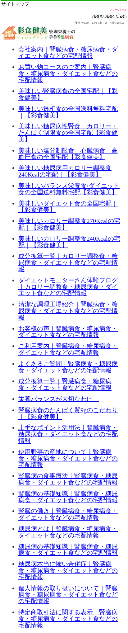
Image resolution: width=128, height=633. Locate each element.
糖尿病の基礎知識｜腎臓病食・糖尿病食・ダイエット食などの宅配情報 (68, 549)
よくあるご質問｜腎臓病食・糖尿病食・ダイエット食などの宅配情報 (68, 367)
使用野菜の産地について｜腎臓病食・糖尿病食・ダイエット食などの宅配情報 (68, 458)
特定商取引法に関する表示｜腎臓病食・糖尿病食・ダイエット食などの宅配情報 (68, 619)
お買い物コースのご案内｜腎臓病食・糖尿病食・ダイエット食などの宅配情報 (68, 73)
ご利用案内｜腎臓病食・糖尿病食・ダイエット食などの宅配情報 (68, 349)
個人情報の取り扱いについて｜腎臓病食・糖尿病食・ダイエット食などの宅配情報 (68, 595)
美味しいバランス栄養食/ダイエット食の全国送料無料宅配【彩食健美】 (69, 189)
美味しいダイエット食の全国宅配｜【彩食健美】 (68, 206)
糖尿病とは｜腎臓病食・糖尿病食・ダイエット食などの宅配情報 (68, 532)
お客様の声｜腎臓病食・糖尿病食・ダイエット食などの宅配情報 (68, 331)
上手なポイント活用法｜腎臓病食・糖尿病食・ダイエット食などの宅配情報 (68, 434)
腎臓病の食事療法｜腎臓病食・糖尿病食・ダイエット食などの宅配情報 (68, 479)
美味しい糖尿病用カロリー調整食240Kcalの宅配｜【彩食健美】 (65, 171)
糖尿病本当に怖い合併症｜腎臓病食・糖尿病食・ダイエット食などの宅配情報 (68, 570)
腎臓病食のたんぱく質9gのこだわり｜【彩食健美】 (68, 413)
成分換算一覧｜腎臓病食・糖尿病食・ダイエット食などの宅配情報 (65, 384)
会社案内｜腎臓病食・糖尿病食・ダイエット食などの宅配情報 (68, 52)
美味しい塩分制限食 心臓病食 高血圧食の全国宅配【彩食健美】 (68, 153)
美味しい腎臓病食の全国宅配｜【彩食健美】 (68, 94)
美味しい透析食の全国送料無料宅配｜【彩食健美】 (68, 112)
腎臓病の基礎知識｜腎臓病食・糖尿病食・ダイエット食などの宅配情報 (68, 496)
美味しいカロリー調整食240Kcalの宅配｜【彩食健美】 (69, 241)
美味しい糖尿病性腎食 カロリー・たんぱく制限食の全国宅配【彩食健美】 (68, 133)
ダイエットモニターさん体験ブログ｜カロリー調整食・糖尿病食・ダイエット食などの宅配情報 (68, 287)
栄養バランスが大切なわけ (58, 398)
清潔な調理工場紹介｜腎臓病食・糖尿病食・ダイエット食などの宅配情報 (68, 311)
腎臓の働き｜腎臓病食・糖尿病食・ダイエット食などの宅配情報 (68, 514)
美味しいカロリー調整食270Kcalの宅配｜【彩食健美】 (69, 224)
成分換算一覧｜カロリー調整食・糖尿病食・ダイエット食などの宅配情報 (68, 262)
